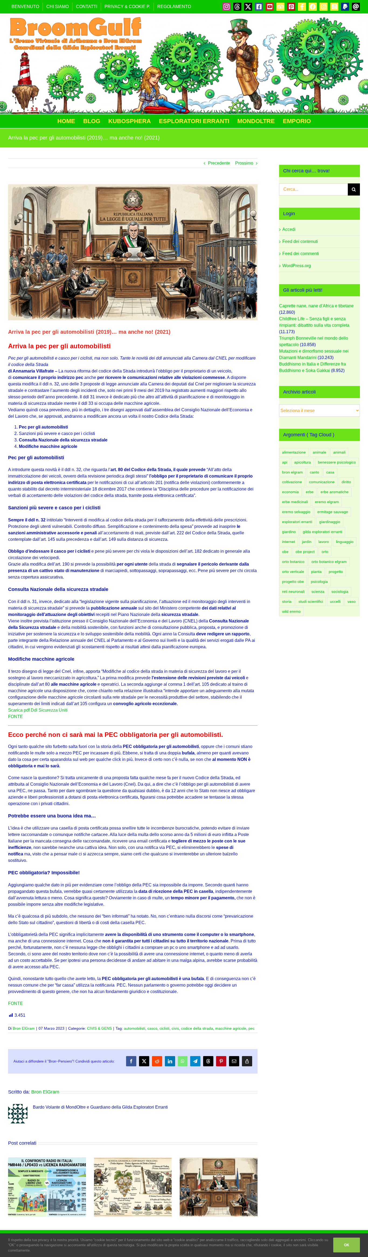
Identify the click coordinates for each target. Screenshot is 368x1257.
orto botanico (293, 561)
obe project (305, 551)
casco (152, 1028)
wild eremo (291, 611)
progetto (336, 571)
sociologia (339, 591)
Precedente (219, 163)
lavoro (323, 541)
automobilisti (134, 1028)
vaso (352, 601)
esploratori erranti (297, 522)
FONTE (15, 716)
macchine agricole (230, 1028)
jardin (306, 541)
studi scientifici (310, 601)
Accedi (289, 229)
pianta (316, 571)
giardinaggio (329, 522)
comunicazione (322, 482)
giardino (289, 532)
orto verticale (293, 571)
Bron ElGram (24, 1028)
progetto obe (293, 581)
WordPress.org (296, 265)
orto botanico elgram (329, 561)
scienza (317, 591)
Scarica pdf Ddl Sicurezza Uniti (38, 710)
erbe (310, 492)
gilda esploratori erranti (322, 532)
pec (251, 1028)
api (284, 462)
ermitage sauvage (332, 512)
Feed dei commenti (300, 253)
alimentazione (294, 452)
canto (314, 472)
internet (288, 541)
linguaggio (344, 541)
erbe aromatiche (335, 492)
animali (339, 452)
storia (286, 601)
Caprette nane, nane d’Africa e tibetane (316, 306)
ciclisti (164, 1028)
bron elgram (292, 472)
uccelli (335, 601)
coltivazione (292, 482)
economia (290, 492)
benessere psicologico (337, 462)
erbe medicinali (295, 502)
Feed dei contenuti (300, 241)
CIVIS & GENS (99, 1028)
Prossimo (244, 163)
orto (325, 551)
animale (319, 452)
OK (346, 1245)
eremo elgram (327, 502)
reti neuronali (293, 591)
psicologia (319, 581)
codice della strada (197, 1028)
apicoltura (302, 462)
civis (175, 1028)
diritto (346, 482)
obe (285, 551)
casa (330, 472)
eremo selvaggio (296, 512)
